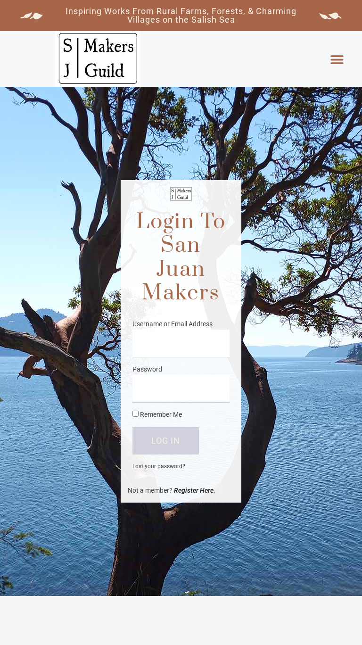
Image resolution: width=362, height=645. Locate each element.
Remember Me (160, 414)
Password (147, 369)
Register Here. (194, 490)
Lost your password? (158, 466)
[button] (336, 59)
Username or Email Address (172, 324)
